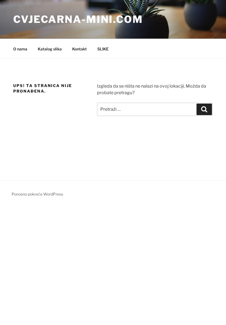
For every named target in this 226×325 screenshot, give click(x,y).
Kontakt (79, 49)
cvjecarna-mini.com (78, 19)
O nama (20, 49)
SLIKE (103, 49)
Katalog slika (50, 49)
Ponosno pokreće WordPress (37, 194)
